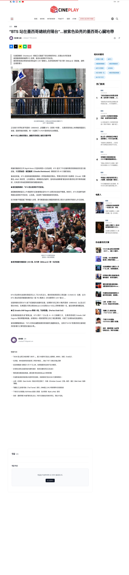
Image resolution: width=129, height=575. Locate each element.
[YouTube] (23, 2)
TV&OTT (61, 19)
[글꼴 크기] (119, 38)
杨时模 (20, 339)
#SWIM (110, 68)
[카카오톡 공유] (20, 46)
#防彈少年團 (99, 59)
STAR (74, 19)
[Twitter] (11, 2)
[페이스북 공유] (11, 46)
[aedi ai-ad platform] (21, 69)
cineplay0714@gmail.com (25, 341)
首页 (10, 26)
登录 (115, 1)
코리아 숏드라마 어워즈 (87, 19)
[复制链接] (29, 46)
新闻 (35, 19)
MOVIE (42, 19)
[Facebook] (14, 2)
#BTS (109, 59)
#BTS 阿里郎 (99, 68)
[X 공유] (16, 46)
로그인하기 (50, 480)
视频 (68, 19)
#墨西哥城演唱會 (114, 73)
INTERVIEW (51, 19)
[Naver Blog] (20, 2)
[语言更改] (112, 18)
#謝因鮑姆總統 (100, 64)
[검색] (117, 18)
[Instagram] (17, 2)
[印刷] (115, 38)
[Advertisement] (48, 152)
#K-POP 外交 (100, 77)
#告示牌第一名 (100, 73)
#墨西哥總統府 (113, 64)
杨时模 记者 (18, 38)
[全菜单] (12, 19)
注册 (118, 1)
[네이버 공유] (25, 46)
